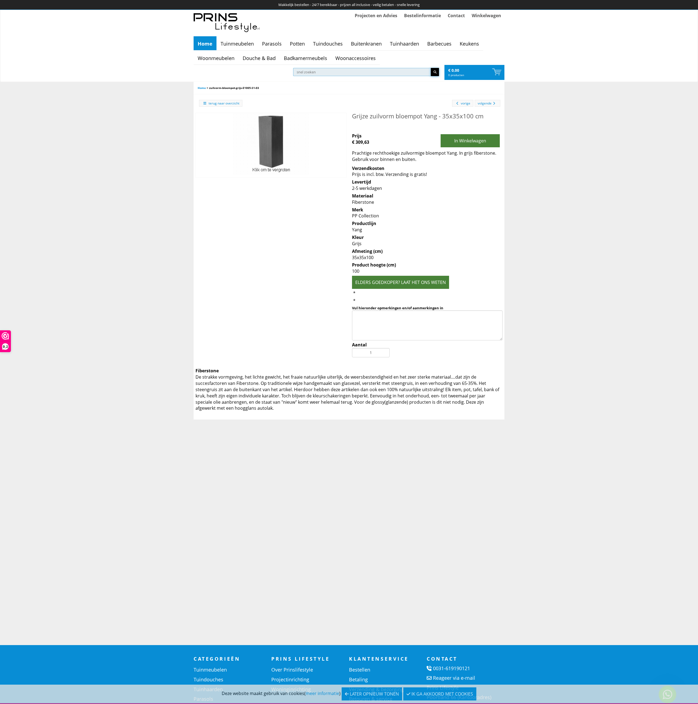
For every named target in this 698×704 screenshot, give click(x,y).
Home (205, 43)
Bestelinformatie (422, 16)
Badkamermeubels (305, 58)
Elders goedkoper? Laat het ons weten (400, 282)
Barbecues (439, 43)
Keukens (469, 43)
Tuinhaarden (404, 43)
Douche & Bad (259, 58)
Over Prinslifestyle (292, 669)
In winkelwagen (470, 141)
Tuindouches (328, 43)
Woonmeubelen (216, 58)
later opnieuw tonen (374, 694)
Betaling (358, 679)
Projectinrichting (290, 679)
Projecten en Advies (376, 16)
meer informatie (322, 693)
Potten (297, 43)
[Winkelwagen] (497, 72)
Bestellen (359, 669)
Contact (456, 16)
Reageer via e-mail (454, 678)
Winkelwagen (486, 16)
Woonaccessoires (355, 58)
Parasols (272, 43)
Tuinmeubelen (237, 43)
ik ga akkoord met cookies (441, 694)
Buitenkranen (366, 43)
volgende (485, 103)
